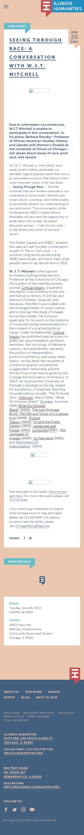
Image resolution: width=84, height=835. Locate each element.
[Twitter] (16, 810)
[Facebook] (8, 810)
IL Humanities (62, 8)
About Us (11, 691)
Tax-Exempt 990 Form (38, 713)
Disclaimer (12, 713)
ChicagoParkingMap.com (32, 526)
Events (9, 697)
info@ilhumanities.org (23, 753)
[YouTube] (34, 810)
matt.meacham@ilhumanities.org (32, 787)
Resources (66, 713)
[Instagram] (25, 810)
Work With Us (14, 716)
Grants (54, 691)
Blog (25, 697)
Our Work (33, 691)
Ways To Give (46, 697)
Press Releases (39, 716)
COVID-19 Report (16, 720)
